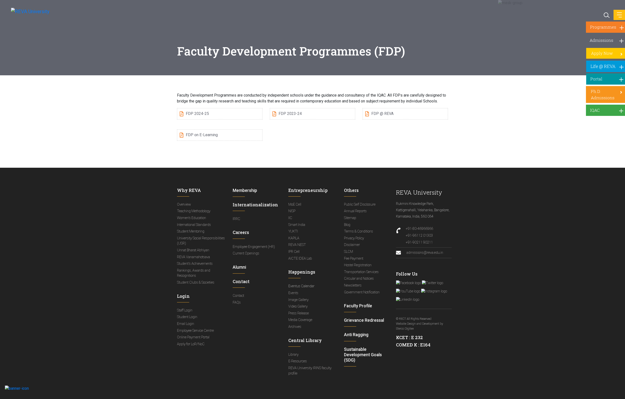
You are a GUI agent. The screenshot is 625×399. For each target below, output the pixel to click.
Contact (238, 296)
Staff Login (184, 310)
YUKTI (293, 231)
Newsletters (353, 285)
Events (293, 293)
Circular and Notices (359, 279)
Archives (294, 327)
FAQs (237, 302)
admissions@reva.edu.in (424, 253)
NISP (291, 211)
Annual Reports (355, 211)
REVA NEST (297, 245)
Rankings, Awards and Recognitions (193, 273)
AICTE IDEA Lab (300, 258)
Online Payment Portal (193, 337)
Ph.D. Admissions (603, 94)
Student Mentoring (190, 231)
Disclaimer (352, 245)
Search (606, 15)
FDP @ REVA (382, 113)
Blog (347, 225)
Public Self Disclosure (359, 204)
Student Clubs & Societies (195, 282)
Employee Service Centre (195, 331)
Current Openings (246, 253)
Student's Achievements (195, 264)
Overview (184, 204)
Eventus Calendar (301, 286)
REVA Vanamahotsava (193, 257)
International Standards (194, 225)
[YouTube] (408, 291)
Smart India (296, 225)
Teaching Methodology (193, 211)
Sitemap (350, 218)
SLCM (348, 252)
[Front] (27, 11)
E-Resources (297, 361)
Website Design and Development (417, 323)
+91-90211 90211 (419, 242)
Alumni (239, 267)
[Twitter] (432, 283)
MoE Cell (294, 204)
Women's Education (191, 218)
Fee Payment (353, 258)
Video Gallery (298, 306)
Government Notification (362, 292)
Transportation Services (361, 272)
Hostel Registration (358, 265)
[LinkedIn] (407, 299)
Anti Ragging (356, 334)
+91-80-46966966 (419, 229)
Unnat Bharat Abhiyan (193, 250)
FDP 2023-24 (290, 113)
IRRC (236, 219)
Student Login (187, 317)
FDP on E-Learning (202, 135)
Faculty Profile (358, 305)
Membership (245, 190)
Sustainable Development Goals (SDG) (363, 355)
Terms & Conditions (358, 231)
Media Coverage (300, 320)
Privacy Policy (354, 238)
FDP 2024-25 (197, 113)
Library (293, 355)
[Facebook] (408, 283)
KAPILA (293, 238)
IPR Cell (294, 252)
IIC (290, 218)
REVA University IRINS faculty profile (310, 371)
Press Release (298, 313)
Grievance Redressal (364, 320)
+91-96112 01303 (419, 235)
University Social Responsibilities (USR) (201, 241)
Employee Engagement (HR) (254, 247)
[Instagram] (434, 291)
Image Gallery (298, 300)
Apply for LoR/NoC (191, 344)
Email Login (185, 324)
